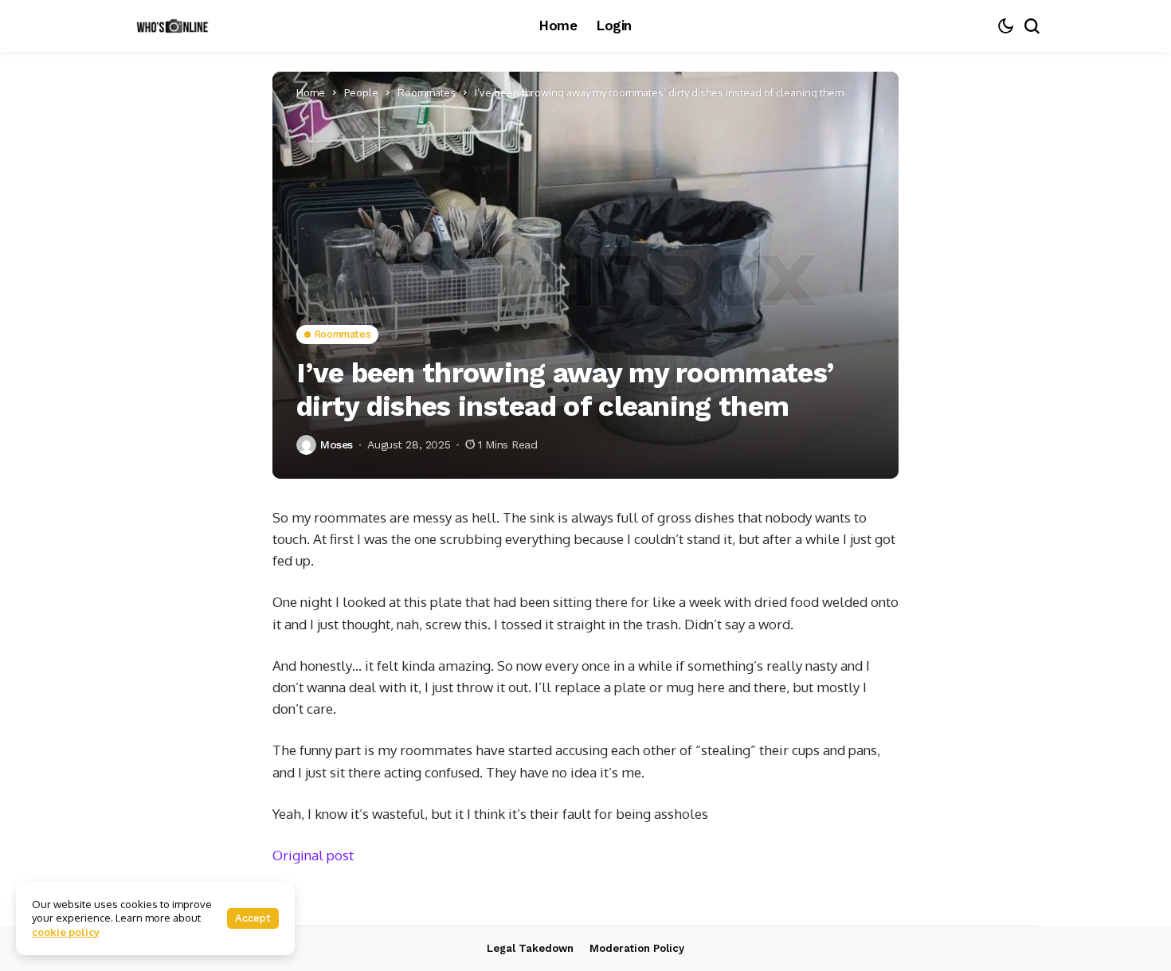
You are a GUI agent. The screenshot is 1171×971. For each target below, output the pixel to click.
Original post (313, 855)
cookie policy (66, 932)
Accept (253, 918)
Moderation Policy (636, 948)
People (361, 92)
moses (336, 444)
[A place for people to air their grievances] (175, 26)
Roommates (427, 92)
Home (310, 92)
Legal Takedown (530, 948)
